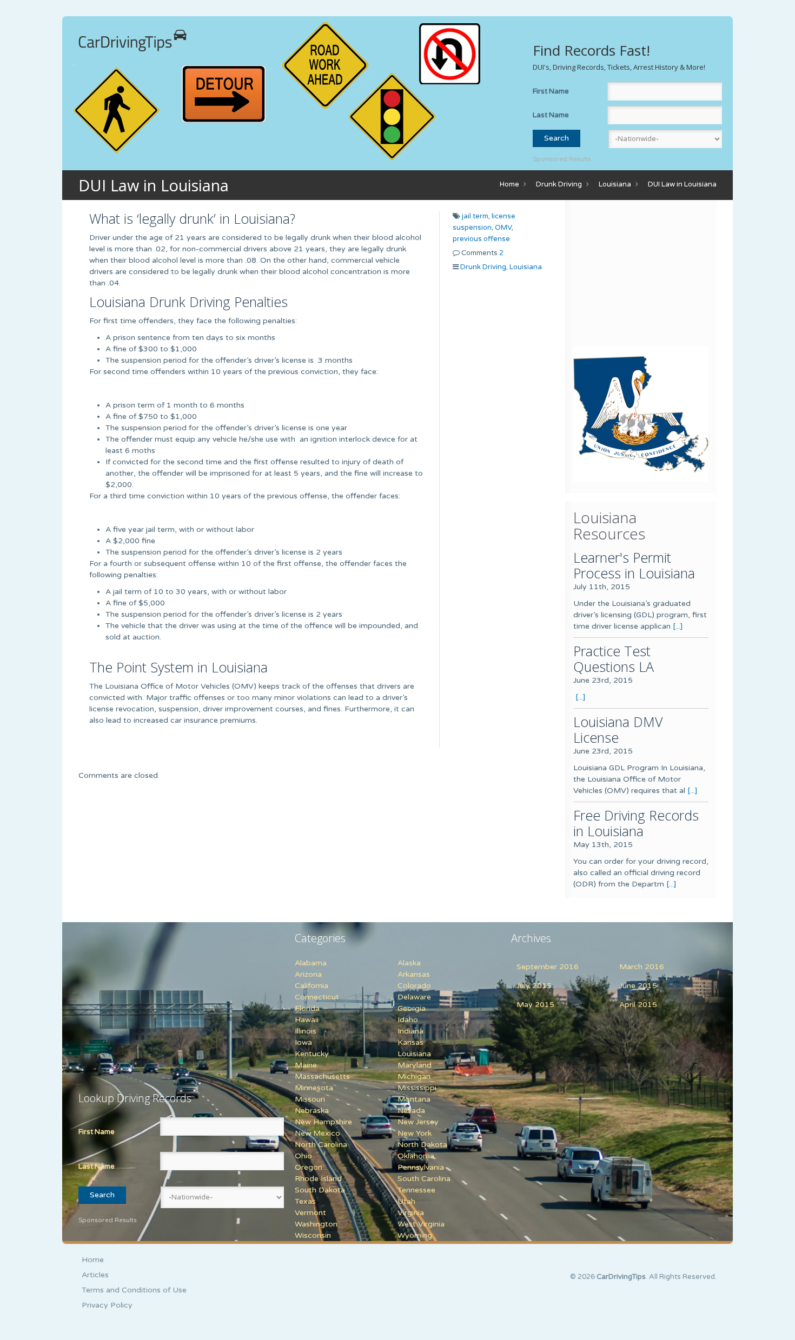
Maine (306, 1065)
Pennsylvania (421, 1167)
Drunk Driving (559, 184)
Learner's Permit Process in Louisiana (634, 565)
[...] (678, 626)
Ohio (303, 1156)
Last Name (551, 115)
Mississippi (417, 1087)
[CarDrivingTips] (132, 40)
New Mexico (317, 1133)
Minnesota (314, 1087)
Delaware (414, 997)
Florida (307, 1008)
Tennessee (416, 1190)
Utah (406, 1201)
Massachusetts (322, 1076)
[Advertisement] (640, 275)
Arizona (308, 974)
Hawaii (307, 1019)
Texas (305, 1201)
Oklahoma (416, 1156)
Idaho (408, 1019)
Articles (95, 1274)
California (311, 985)
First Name (551, 91)
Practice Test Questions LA (613, 659)
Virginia (411, 1212)
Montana (414, 1099)
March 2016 (641, 966)
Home (509, 184)
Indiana (410, 1031)
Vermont (310, 1212)
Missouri (310, 1099)
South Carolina (424, 1178)
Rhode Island (318, 1178)
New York (415, 1133)
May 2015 (535, 1004)
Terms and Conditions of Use (134, 1290)
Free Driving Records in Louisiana (636, 823)
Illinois (305, 1031)
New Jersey (418, 1121)
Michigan (414, 1076)
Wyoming (415, 1235)
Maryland (415, 1065)
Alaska (409, 963)
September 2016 (547, 966)
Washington (316, 1224)
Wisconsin (313, 1235)
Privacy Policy (107, 1305)
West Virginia (421, 1224)
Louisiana (615, 184)
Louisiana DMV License (617, 729)
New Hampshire (323, 1121)
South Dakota (320, 1190)
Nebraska (312, 1110)
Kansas (410, 1042)
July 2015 (534, 985)
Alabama (311, 963)
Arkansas (414, 974)
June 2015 (638, 985)
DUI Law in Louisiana (682, 184)
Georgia (412, 1008)
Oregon (308, 1167)
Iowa (303, 1042)
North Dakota (422, 1144)
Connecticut (317, 997)
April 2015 (638, 1004)
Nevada (411, 1110)
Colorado (414, 985)
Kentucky (312, 1053)
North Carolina (321, 1144)
